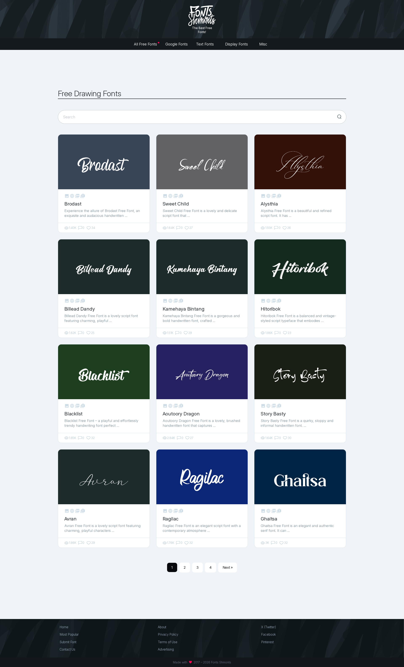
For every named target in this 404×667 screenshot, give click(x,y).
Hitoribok (270, 309)
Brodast (72, 204)
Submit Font (68, 642)
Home (64, 627)
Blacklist (73, 413)
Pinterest (267, 642)
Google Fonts (176, 44)
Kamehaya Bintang (184, 309)
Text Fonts (205, 44)
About (162, 627)
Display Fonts (237, 44)
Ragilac (171, 519)
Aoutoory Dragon (181, 413)
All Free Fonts (145, 44)
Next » (228, 567)
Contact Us (67, 649)
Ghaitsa (269, 519)
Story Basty (273, 413)
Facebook (268, 634)
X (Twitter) (268, 627)
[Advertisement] (202, 69)
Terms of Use (167, 642)
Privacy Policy (168, 634)
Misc (263, 44)
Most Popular (69, 634)
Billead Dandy (79, 309)
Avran (70, 519)
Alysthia (269, 204)
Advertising (166, 649)
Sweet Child (176, 204)
